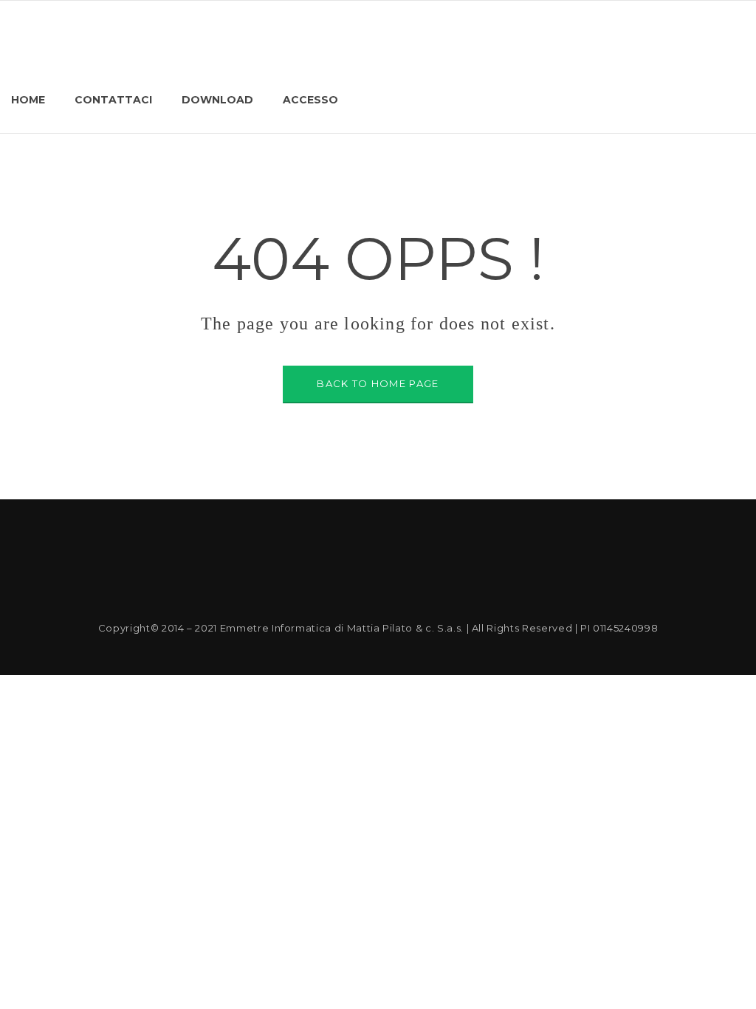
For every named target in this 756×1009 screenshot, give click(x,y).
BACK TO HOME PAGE (378, 383)
